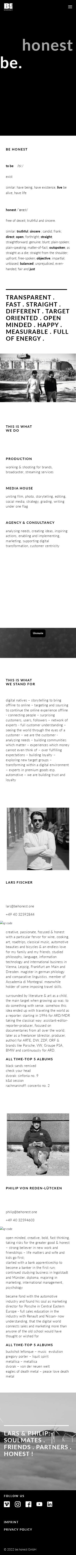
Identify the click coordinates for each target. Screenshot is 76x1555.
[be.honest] (8, 7)
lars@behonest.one (20, 906)
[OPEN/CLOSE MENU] (70, 7)
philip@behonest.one (21, 1211)
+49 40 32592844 (20, 914)
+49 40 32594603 (20, 1220)
